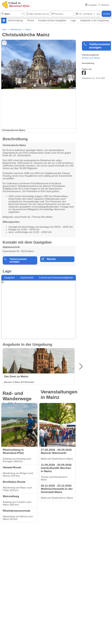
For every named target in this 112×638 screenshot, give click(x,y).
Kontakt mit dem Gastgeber (52, 20)
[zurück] (3, 20)
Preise (30, 20)
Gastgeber (9, 277)
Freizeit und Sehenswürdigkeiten (56, 277)
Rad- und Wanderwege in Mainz (17, 399)
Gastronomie (27, 277)
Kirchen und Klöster (91, 58)
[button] (81, 366)
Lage (73, 20)
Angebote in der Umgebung (94, 20)
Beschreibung (15, 20)
